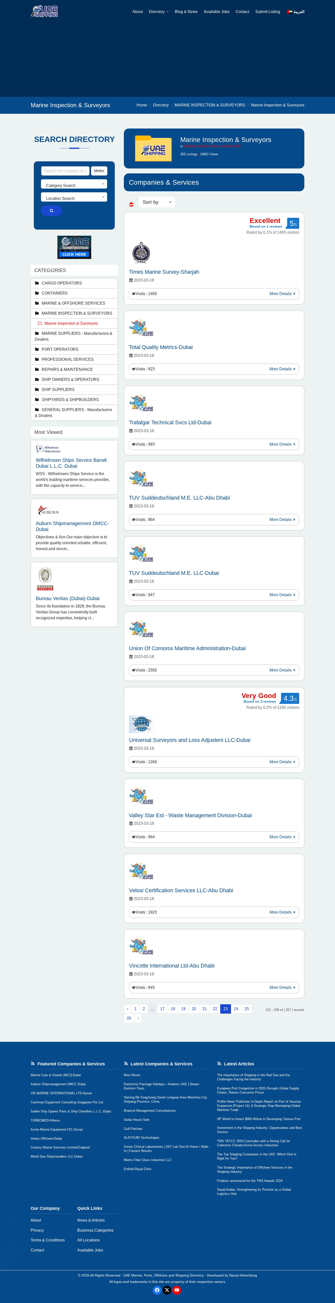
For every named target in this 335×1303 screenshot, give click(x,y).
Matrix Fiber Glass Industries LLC (148, 1160)
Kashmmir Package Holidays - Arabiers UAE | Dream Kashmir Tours (161, 1086)
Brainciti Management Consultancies (150, 1110)
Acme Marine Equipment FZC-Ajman (57, 1129)
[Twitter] (167, 1290)
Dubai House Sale (136, 1120)
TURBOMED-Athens (45, 1120)
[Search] (51, 210)
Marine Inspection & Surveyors (277, 105)
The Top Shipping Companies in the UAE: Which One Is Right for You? (256, 1156)
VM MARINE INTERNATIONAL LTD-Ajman (61, 1093)
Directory (157, 12)
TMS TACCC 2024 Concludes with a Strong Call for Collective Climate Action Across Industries (253, 1143)
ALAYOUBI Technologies (141, 1137)
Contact (242, 12)
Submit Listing (267, 12)
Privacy (37, 1230)
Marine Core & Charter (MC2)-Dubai (56, 1075)
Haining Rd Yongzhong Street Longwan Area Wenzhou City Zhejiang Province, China (165, 1099)
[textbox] (74, 185)
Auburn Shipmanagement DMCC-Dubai (58, 1084)
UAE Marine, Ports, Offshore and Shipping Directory (163, 1275)
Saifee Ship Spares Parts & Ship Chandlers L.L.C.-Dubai (71, 1111)
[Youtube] (176, 1290)
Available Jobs (217, 12)
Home (142, 105)
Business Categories (95, 1230)
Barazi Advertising (243, 1275)
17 (162, 1009)
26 (129, 1018)
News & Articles (91, 1220)
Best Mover (132, 1075)
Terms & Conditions (48, 1240)
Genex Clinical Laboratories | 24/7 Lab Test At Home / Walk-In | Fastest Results (166, 1149)
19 (183, 1009)
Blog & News (186, 12)
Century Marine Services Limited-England (60, 1147)
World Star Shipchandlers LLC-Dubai (56, 1156)
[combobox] (74, 184)
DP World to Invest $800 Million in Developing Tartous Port (258, 1119)
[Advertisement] (167, 60)
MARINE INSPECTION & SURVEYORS (210, 105)
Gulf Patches (133, 1129)
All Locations (88, 1240)
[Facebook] (157, 1290)
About (137, 12)
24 (236, 1009)
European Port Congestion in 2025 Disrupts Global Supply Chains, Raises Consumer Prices (258, 1090)
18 (173, 1009)
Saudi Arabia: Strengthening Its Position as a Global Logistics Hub (254, 1192)
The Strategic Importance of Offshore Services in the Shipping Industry (254, 1170)
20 (194, 1009)
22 (215, 1009)
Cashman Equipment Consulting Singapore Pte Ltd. (67, 1102)
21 (204, 1009)
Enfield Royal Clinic (138, 1169)
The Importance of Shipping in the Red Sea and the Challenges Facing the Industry (253, 1077)
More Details (281, 294)
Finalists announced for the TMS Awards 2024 (250, 1181)
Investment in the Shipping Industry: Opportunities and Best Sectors (259, 1130)
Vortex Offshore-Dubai (46, 1138)
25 (247, 1009)
